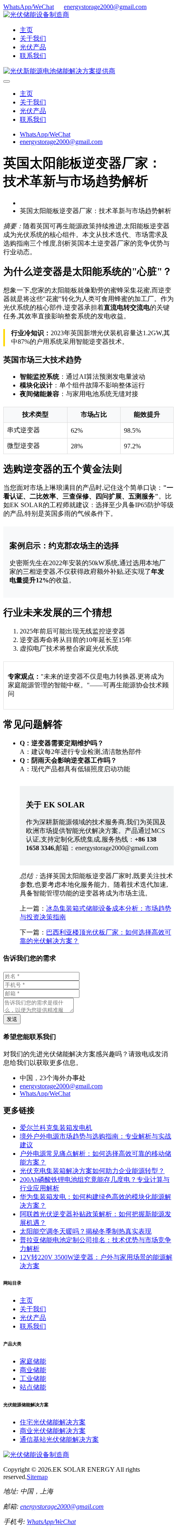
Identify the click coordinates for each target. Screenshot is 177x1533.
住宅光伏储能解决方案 (53, 1422)
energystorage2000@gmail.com (105, 6)
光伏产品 (33, 47)
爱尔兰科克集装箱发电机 (56, 1127)
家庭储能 (33, 1361)
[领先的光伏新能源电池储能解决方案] (59, 70)
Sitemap (37, 1476)
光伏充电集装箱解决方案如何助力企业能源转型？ (92, 1170)
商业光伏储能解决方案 (53, 1430)
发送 (12, 1019)
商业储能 (33, 1369)
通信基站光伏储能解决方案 (59, 1439)
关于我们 (33, 38)
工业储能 (33, 1378)
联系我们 (33, 55)
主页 (26, 29)
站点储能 (33, 1387)
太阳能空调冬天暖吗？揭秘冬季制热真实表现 (85, 1231)
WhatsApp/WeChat (28, 6)
